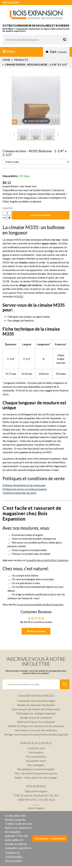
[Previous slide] (15, 98)
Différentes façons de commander (36, 721)
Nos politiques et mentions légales (36, 769)
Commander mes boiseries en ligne (36, 700)
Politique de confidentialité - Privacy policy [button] (14, 856)
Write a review (36, 631)
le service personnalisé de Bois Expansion (40, 604)
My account (11, 2)
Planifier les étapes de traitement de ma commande (36, 726)
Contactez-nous (36, 748)
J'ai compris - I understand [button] (49, 838)
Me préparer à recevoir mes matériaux (36, 730)
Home (6, 59)
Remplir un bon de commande (36, 717)
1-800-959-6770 (26, 799)
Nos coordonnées (36, 756)
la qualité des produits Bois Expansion (47, 560)
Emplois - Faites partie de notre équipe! (36, 777)
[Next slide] (57, 98)
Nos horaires (36, 752)
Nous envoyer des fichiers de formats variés (36, 709)
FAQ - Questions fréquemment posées (36, 773)
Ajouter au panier (40, 215)
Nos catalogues (36, 764)
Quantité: (8, 207)
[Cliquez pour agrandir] (36, 100)
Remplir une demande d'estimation (36, 705)
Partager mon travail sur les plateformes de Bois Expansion (36, 734)
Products (21, 59)
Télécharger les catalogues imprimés (36, 713)
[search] (36, 39)
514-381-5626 (46, 799)
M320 (19, 296)
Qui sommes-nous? (36, 760)
